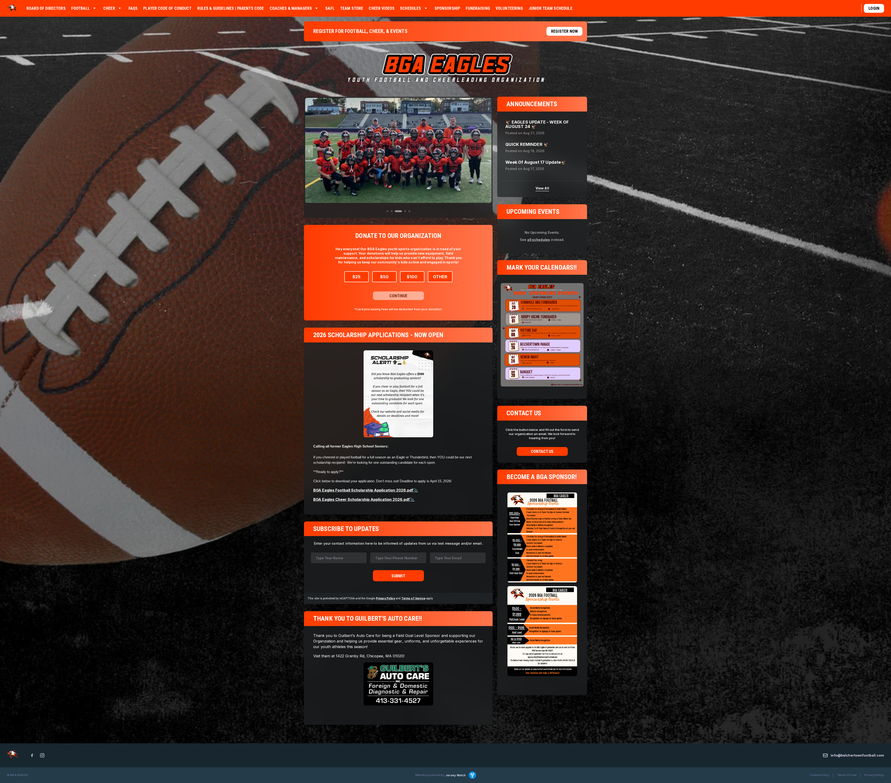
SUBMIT (398, 575)
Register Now (564, 31)
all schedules (538, 239)
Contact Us (542, 451)
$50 (384, 276)
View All (542, 188)
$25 (356, 276)
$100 (412, 276)
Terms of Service (413, 598)
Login (873, 8)
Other (440, 276)
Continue (398, 295)
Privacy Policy (385, 598)
